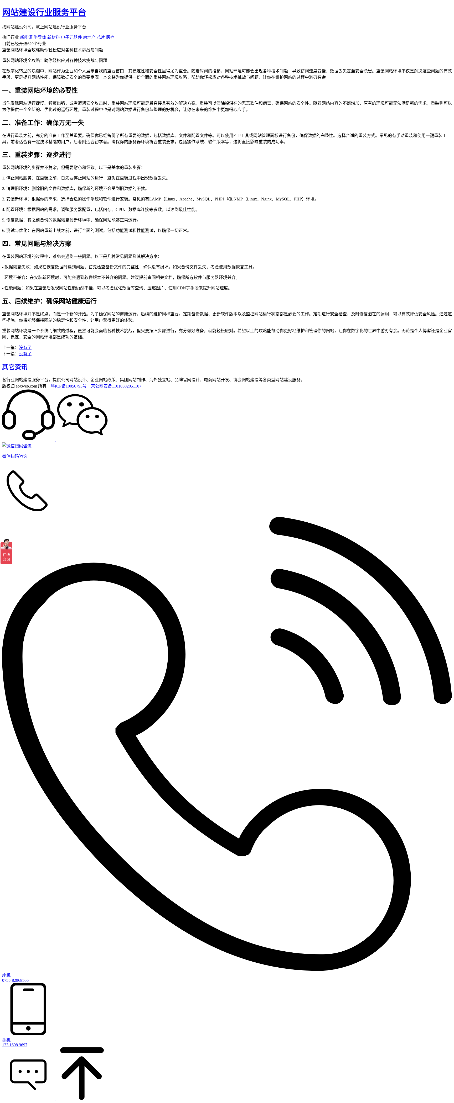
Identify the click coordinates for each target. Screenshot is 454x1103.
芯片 (101, 37)
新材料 (53, 37)
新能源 (26, 37)
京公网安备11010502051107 (116, 386)
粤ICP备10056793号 (69, 386)
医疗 (110, 37)
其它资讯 (14, 367)
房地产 (89, 37)
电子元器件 (71, 37)
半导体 (40, 37)
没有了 (25, 347)
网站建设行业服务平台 (44, 12)
